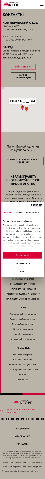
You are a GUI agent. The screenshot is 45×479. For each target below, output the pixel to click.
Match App (23, 379)
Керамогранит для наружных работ (23, 294)
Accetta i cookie (23, 255)
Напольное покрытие (23, 354)
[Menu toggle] (42, 4)
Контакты (22, 444)
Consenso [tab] (7, 212)
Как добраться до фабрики (17, 57)
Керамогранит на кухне (23, 279)
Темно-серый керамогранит (23, 319)
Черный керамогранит (23, 334)
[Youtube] (27, 419)
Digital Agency (36, 471)
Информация (22, 436)
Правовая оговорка (22, 462)
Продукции (22, 428)
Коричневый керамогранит (23, 339)
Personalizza (21, 263)
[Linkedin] (22, 419)
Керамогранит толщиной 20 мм (23, 369)
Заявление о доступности (32, 467)
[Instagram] (2, 419)
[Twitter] (12, 419)
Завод (26, 102)
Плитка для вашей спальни (23, 289)
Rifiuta (22, 271)
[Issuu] (37, 419)
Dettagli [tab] (19, 212)
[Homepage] (12, 4)
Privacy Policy (7, 462)
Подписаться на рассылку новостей (23, 160)
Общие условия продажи (11, 467)
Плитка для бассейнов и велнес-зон (23, 299)
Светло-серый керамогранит (23, 314)
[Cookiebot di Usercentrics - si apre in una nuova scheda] (31, 205)
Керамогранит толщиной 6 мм (23, 364)
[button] (26, 109)
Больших (23, 374)
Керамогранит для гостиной (23, 284)
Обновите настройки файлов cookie (15, 471)
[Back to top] (42, 476)
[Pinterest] (17, 419)
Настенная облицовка (23, 359)
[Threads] (42, 419)
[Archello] (32, 419)
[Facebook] (7, 419)
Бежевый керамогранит (23, 324)
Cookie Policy (37, 462)
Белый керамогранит (23, 329)
